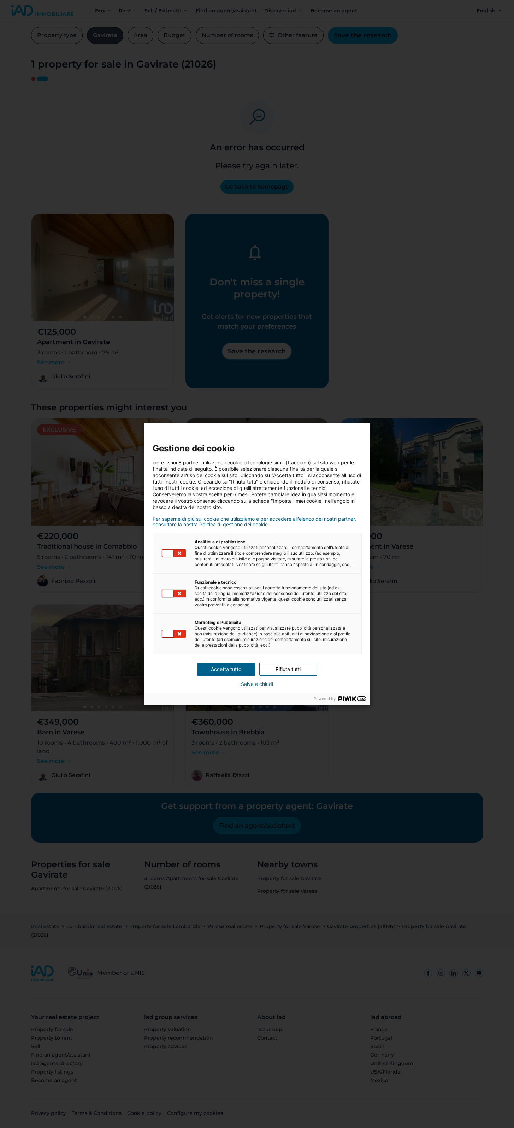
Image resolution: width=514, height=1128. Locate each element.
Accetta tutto (226, 669)
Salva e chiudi (257, 684)
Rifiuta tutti (288, 669)
